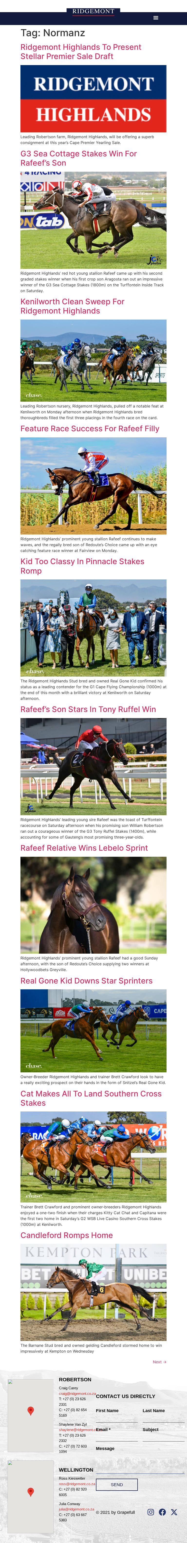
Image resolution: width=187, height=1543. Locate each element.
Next (160, 1361)
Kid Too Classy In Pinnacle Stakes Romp (82, 566)
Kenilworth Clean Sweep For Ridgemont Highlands (72, 306)
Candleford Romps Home (66, 1235)
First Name (107, 1410)
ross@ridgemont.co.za (77, 1484)
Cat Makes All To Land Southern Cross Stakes (91, 1098)
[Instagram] (150, 1512)
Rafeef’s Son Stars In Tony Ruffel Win (88, 709)
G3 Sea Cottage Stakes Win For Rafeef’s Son (78, 158)
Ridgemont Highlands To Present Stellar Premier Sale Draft (80, 51)
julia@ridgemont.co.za (76, 1509)
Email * (103, 1429)
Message (105, 1448)
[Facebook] (162, 1512)
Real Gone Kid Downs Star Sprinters (86, 980)
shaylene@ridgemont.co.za (81, 1430)
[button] (156, 17)
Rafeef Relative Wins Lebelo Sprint (84, 848)
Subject (151, 1429)
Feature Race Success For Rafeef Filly (89, 428)
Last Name (154, 1410)
